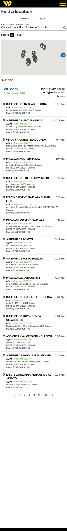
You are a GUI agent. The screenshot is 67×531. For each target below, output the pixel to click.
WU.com (11, 89)
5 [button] (39, 394)
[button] (51, 395)
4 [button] (34, 394)
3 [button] (29, 394)
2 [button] (24, 394)
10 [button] (46, 394)
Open (19, 35)
